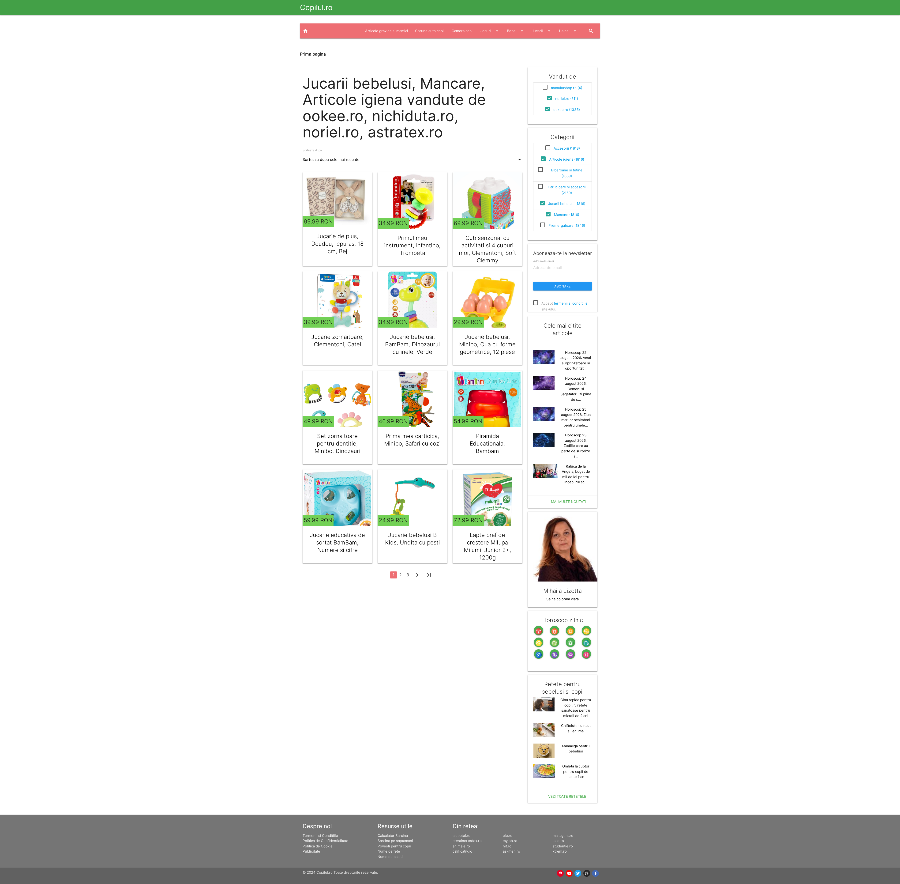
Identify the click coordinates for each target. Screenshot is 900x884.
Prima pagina (313, 54)
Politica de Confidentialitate (325, 841)
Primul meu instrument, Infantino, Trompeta (412, 245)
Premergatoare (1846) (566, 225)
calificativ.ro (462, 851)
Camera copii (462, 31)
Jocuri (490, 31)
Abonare (562, 286)
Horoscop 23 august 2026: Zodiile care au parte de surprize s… (575, 445)
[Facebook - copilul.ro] (595, 873)
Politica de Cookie (318, 846)
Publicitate (311, 851)
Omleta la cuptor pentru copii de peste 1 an (575, 771)
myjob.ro (510, 841)
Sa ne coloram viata (562, 599)
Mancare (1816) (566, 214)
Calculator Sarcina (393, 835)
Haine (568, 31)
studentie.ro (563, 846)
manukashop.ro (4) (566, 88)
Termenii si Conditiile (320, 835)
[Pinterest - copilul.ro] (560, 873)
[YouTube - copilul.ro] (569, 873)
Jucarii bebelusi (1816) (566, 203)
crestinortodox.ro (467, 841)
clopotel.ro (461, 835)
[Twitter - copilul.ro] (578, 873)
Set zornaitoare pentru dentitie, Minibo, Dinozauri (337, 443)
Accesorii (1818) (567, 148)
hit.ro (507, 846)
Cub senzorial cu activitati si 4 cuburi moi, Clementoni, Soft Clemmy (487, 249)
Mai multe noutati (568, 501)
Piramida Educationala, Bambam (487, 443)
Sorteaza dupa (312, 150)
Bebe (516, 31)
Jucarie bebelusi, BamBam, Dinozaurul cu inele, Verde (412, 344)
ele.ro (507, 835)
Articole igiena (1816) (566, 159)
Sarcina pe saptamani (395, 841)
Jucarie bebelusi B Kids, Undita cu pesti (412, 539)
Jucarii (542, 31)
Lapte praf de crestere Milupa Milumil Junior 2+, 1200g (487, 546)
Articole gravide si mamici (386, 31)
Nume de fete (389, 851)
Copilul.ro (316, 7)
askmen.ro (511, 851)
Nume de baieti (390, 856)
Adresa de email (544, 261)
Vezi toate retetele (567, 796)
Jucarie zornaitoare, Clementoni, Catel (337, 340)
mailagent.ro (563, 835)
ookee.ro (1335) (566, 109)
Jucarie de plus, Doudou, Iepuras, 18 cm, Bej (337, 244)
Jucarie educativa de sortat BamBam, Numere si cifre (337, 542)
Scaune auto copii (430, 31)
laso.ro (558, 841)
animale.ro (461, 846)
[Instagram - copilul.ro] (586, 873)
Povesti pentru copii (394, 846)
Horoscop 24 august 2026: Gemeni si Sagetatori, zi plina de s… (575, 389)
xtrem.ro (560, 851)
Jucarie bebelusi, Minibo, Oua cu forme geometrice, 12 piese (487, 344)
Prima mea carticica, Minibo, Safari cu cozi (412, 440)
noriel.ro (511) (566, 98)
